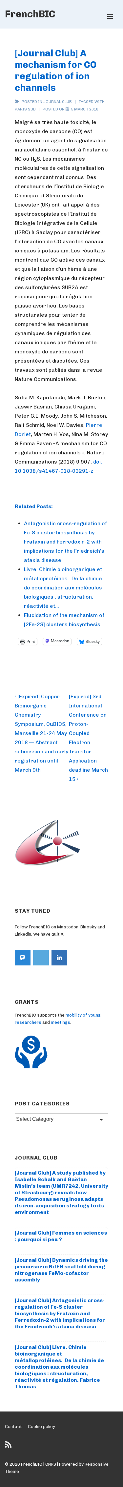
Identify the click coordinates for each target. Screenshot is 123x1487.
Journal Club (57, 101)
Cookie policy (41, 1426)
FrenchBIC (30, 14)
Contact (13, 1426)
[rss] (9, 1446)
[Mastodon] (23, 957)
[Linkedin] (59, 957)
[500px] (41, 957)
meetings (60, 1022)
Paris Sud (25, 109)
